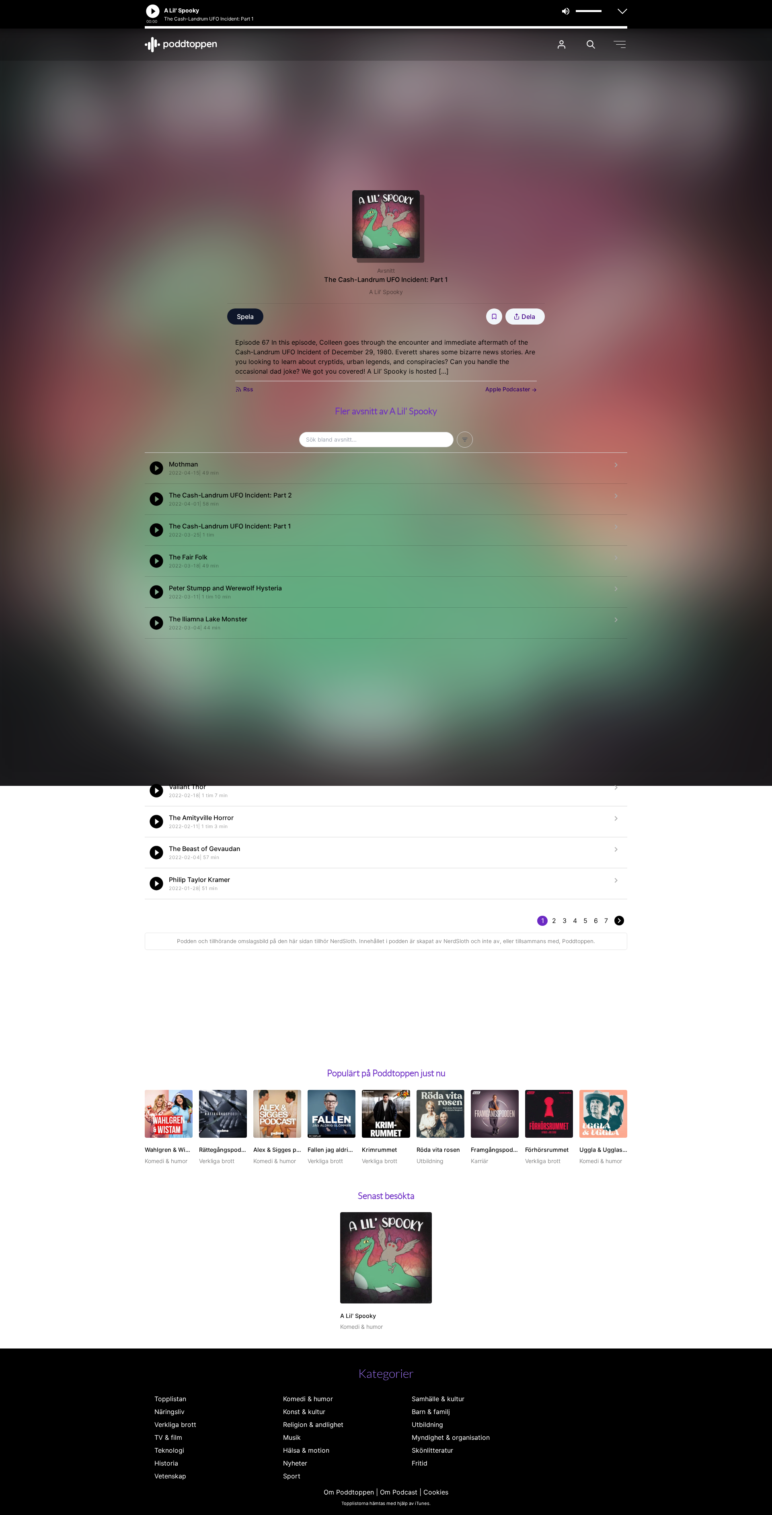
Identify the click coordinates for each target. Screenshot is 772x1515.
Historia (166, 1463)
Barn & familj (431, 1412)
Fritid (419, 1463)
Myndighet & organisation (451, 1437)
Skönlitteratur (432, 1450)
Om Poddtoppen (349, 1492)
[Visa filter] (465, 440)
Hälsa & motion (306, 1450)
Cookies (435, 1492)
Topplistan (170, 1399)
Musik (292, 1437)
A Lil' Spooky (386, 291)
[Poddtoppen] (181, 44)
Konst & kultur (304, 1412)
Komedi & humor (308, 1399)
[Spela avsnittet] (156, 468)
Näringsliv (169, 1412)
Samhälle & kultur (438, 1399)
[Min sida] (561, 44)
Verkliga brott (175, 1424)
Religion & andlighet (313, 1424)
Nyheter (295, 1463)
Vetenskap (170, 1476)
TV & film (168, 1437)
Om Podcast (398, 1492)
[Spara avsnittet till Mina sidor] (494, 316)
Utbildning (427, 1424)
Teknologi (169, 1450)
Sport (291, 1476)
